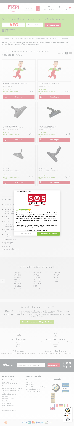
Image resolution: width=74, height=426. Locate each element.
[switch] (68, 420)
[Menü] (71, 408)
